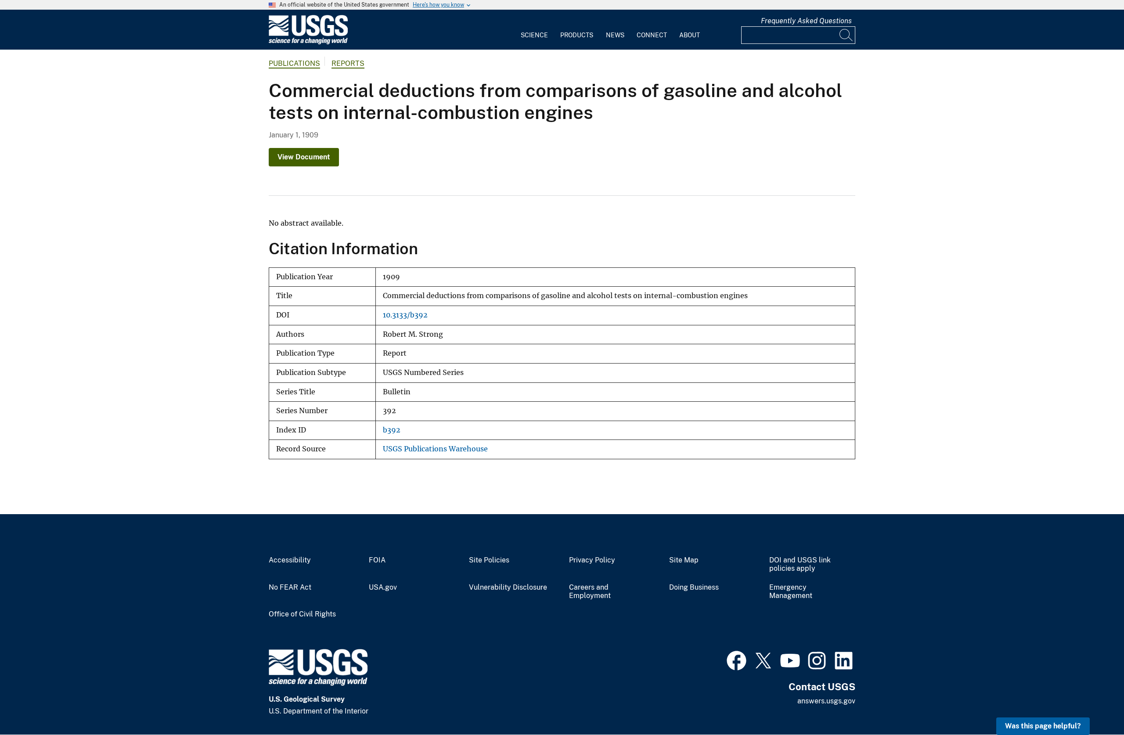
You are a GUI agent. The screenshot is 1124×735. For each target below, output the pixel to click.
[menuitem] (534, 30)
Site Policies (489, 560)
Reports (347, 63)
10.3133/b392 (405, 315)
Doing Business (694, 587)
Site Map (684, 560)
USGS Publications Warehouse (435, 449)
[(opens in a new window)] (736, 659)
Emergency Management (790, 592)
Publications (294, 63)
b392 (391, 430)
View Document (303, 157)
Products (576, 35)
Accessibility (290, 560)
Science (534, 35)
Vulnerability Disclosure (508, 587)
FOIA (377, 560)
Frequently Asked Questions (806, 21)
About (689, 35)
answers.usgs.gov (826, 701)
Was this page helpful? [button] (1043, 726)
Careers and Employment (590, 592)
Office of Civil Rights (302, 614)
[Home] (308, 42)
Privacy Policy (592, 560)
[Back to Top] (1092, 703)
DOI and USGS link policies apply (800, 564)
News (615, 35)
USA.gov (383, 587)
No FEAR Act (290, 587)
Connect (652, 35)
